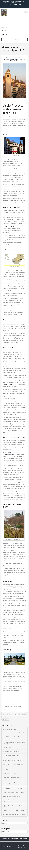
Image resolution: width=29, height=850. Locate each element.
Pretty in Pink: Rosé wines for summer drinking (13, 756)
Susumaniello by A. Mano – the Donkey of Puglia (13, 800)
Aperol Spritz (11, 226)
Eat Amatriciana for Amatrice (10, 729)
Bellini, (6, 226)
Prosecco (8, 716)
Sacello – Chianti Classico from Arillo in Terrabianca (13, 765)
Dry (11, 714)
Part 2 (8, 681)
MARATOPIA (25, 847)
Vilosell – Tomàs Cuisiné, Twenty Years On (13, 792)
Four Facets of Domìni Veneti (10, 773)
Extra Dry (23, 714)
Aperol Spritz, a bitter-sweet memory (12, 796)
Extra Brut (16, 714)
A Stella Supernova (7, 747)
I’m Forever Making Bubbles (9, 384)
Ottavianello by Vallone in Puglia (11, 751)
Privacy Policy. (18, 839)
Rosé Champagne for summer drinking (13, 788)
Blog (11, 59)
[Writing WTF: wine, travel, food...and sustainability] (4, 12)
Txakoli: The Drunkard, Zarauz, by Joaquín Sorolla (13, 806)
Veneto (17, 60)
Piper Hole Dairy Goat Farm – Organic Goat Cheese (14, 737)
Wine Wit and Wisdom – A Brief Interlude (13, 733)
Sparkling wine (15, 716)
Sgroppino (19, 226)
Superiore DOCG (5, 719)
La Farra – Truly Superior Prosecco (12, 760)
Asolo (3, 714)
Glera (3, 716)
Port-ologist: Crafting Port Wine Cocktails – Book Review (14, 743)
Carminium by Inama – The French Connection (11, 783)
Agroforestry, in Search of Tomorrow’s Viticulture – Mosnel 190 (13, 778)
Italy (15, 59)
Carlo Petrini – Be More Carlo (10, 770)
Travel (12, 60)
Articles (7, 59)
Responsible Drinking (6, 846)
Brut (8, 714)
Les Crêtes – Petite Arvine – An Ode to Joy (14, 814)
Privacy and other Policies (7, 844)
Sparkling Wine (20, 59)
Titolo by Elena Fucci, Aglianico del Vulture (13, 810)
